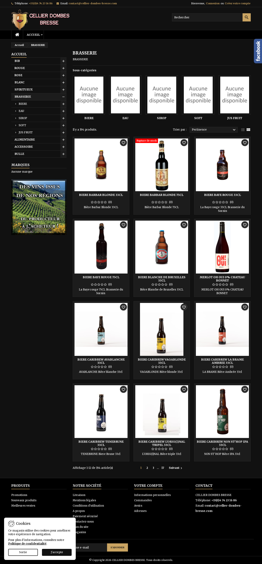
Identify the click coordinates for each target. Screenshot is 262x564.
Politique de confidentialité (27, 543)
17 (162, 468)
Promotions (19, 495)
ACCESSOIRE (24, 147)
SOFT (22, 125)
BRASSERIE (23, 96)
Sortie (23, 552)
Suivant (176, 468)
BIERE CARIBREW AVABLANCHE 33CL (101, 361)
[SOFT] (198, 95)
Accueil (33, 35)
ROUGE (20, 68)
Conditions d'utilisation (88, 505)
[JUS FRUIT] (234, 95)
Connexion (213, 3)
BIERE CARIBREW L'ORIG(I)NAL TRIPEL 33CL (161, 443)
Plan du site (80, 527)
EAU (21, 111)
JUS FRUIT (26, 132)
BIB (17, 61)
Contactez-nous (83, 521)
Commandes (143, 500)
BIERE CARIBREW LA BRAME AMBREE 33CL (222, 361)
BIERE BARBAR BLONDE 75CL (161, 195)
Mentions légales (84, 500)
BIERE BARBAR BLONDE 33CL (101, 195)
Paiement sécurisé (85, 516)
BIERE (23, 104)
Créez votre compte (237, 3)
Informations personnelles (152, 495)
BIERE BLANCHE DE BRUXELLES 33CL (161, 278)
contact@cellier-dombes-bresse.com (93, 3)
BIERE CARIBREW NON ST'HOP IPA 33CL (222, 443)
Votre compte (148, 486)
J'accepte (57, 552)
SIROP (23, 118)
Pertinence (214, 129)
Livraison (79, 495)
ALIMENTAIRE (25, 139)
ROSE (18, 75)
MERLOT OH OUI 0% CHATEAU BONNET (222, 278)
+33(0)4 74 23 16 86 (41, 3)
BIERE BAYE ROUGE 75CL (101, 277)
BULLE (19, 154)
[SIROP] (162, 95)
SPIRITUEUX (24, 89)
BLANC (19, 82)
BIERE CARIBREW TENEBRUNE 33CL (101, 443)
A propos (79, 511)
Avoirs (138, 505)
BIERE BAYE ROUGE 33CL (222, 195)
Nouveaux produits (23, 500)
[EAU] (125, 95)
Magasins (79, 532)
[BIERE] (89, 95)
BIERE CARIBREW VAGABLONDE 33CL (162, 361)
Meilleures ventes (23, 505)
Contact (203, 486)
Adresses (140, 511)
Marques (20, 165)
